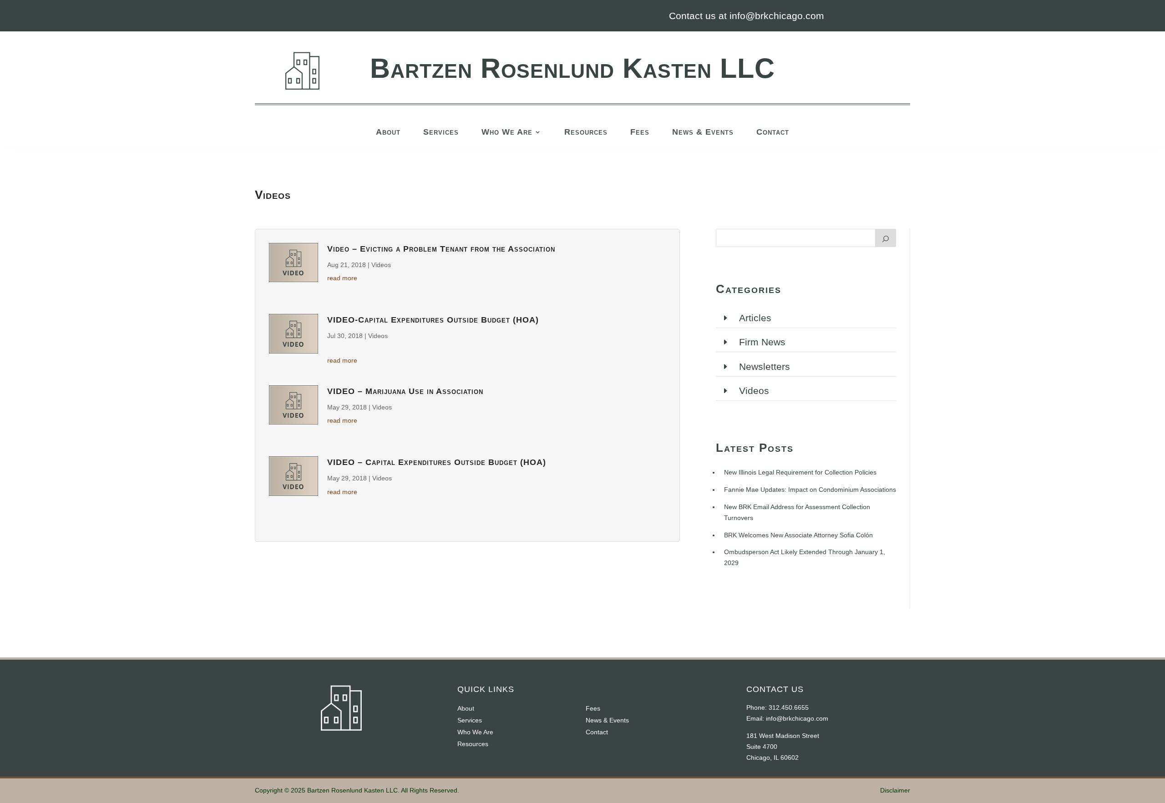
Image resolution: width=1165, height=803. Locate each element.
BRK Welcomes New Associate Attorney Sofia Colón (798, 535)
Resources (586, 132)
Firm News (762, 342)
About (388, 132)
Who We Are (506, 132)
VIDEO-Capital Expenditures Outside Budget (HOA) (433, 319)
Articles (755, 318)
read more (342, 278)
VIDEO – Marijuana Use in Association (405, 391)
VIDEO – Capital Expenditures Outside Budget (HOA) (436, 462)
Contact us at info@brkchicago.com (746, 15)
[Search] (885, 238)
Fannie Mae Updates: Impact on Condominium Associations (810, 489)
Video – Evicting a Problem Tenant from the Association (441, 248)
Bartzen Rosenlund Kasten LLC (572, 68)
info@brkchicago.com (797, 718)
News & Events (703, 132)
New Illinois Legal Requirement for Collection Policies (800, 472)
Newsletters (764, 366)
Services (441, 132)
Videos (381, 264)
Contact (772, 132)
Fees (639, 132)
